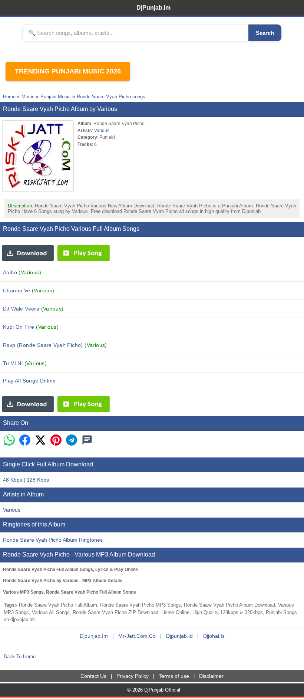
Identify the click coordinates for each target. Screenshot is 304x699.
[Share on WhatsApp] (9, 440)
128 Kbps (38, 480)
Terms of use (174, 676)
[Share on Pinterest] (56, 440)
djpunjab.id (179, 636)
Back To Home (20, 656)
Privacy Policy (132, 676)
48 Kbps (12, 480)
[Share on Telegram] (71, 440)
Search (265, 33)
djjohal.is (214, 636)
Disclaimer (211, 676)
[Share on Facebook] (24, 440)
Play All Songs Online (29, 381)
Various (101, 130)
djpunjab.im (94, 636)
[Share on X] (40, 440)
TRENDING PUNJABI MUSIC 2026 (68, 71)
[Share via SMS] (87, 440)
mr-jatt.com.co (137, 636)
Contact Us (93, 676)
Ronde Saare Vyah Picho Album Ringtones (53, 540)
